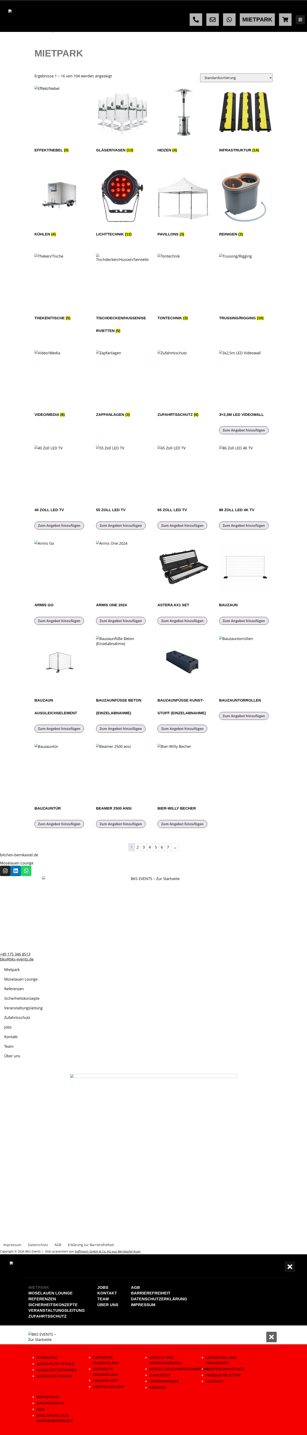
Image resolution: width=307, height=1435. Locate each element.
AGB (135, 1287)
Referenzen (14, 988)
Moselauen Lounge (16, 862)
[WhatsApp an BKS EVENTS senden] (229, 19)
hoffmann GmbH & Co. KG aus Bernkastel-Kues (108, 1251)
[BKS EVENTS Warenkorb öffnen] (285, 19)
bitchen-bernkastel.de (19, 854)
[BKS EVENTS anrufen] (196, 19)
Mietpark (12, 969)
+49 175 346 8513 (15, 954)
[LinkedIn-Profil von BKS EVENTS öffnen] (15, 871)
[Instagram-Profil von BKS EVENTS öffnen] (5, 871)
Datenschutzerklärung (159, 1299)
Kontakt (11, 1036)
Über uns (12, 1055)
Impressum (143, 1305)
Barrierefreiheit (150, 1293)
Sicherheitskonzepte (21, 998)
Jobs (8, 1027)
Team (9, 1046)
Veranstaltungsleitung (23, 1007)
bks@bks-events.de (17, 959)
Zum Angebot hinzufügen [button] (244, 430)
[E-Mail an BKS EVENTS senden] (212, 19)
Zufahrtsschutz (17, 1017)
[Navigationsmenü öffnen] (300, 19)
